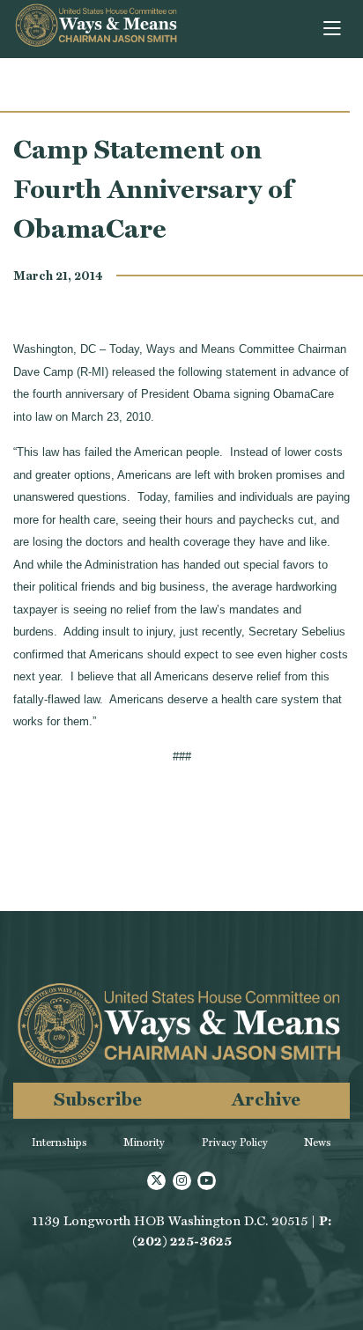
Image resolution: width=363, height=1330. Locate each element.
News (317, 1142)
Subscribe (98, 1099)
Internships (59, 1142)
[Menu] (333, 29)
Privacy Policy (235, 1142)
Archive (266, 1099)
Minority (144, 1142)
